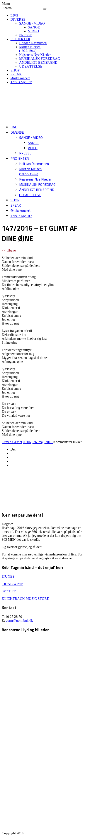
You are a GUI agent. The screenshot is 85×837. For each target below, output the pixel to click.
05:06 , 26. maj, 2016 (38, 442)
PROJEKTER (20, 39)
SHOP (15, 70)
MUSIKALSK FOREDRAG (39, 58)
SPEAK (16, 74)
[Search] (44, 9)
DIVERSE (18, 19)
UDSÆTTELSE (30, 66)
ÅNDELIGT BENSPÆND (38, 62)
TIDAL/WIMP (12, 584)
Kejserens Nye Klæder (35, 54)
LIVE (14, 15)
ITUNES (8, 576)
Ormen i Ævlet (12, 442)
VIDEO (33, 31)
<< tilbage (9, 250)
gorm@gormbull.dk (19, 620)
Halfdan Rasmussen (33, 43)
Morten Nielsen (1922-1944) (30, 49)
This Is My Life (21, 82)
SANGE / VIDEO (32, 23)
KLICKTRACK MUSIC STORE (25, 598)
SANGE (34, 27)
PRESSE (25, 35)
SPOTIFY (9, 591)
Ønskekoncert (20, 78)
